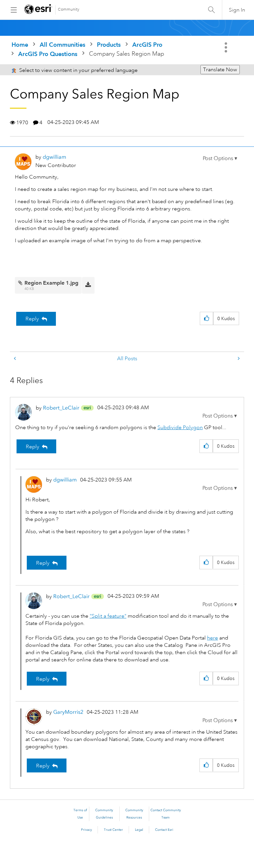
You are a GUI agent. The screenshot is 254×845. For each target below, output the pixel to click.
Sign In (237, 10)
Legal (139, 830)
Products (109, 44)
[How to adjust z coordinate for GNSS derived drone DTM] (15, 359)
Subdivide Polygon (180, 427)
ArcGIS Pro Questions (47, 53)
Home (20, 44)
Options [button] (226, 47)
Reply (32, 318)
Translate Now (220, 69)
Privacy (86, 830)
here (212, 638)
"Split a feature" (108, 616)
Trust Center (113, 830)
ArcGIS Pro (147, 44)
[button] (220, 158)
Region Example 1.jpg (51, 283)
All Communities (62, 44)
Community (68, 9)
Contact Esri (164, 830)
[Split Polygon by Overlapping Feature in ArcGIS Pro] (238, 359)
